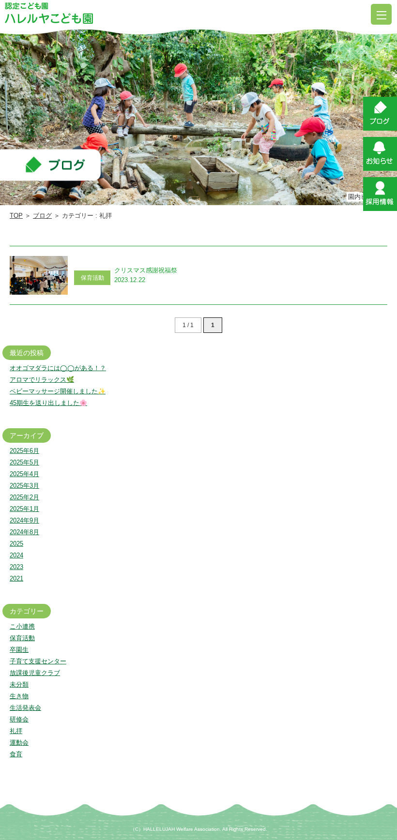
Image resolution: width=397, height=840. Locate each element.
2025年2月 (24, 497)
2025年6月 (24, 450)
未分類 (19, 684)
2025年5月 (24, 462)
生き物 (19, 696)
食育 (16, 754)
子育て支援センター (38, 661)
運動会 (19, 742)
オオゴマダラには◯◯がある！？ (58, 368)
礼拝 (16, 731)
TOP (16, 215)
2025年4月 (24, 474)
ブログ (42, 215)
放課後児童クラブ (35, 672)
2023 (16, 566)
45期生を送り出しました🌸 (48, 402)
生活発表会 (25, 707)
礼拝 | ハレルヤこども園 (49, 13)
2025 (16, 543)
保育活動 (22, 638)
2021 (16, 578)
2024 (16, 555)
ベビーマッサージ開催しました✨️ (58, 391)
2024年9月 (24, 520)
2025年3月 (24, 485)
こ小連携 (22, 626)
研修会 (19, 719)
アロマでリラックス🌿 (42, 379)
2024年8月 (24, 532)
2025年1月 (24, 508)
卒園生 (19, 649)
